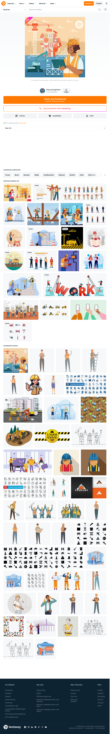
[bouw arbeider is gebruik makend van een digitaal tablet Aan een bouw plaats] (72, 604)
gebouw (62, 175)
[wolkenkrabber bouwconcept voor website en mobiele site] (43, 238)
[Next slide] (101, 175)
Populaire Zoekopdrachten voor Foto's (47, 705)
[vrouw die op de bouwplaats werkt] (14, 214)
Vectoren (10, 3)
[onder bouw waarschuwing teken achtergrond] (52, 436)
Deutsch (99, 700)
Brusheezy (8, 690)
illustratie (92, 175)
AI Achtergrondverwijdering (15, 714)
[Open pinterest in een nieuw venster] (35, 727)
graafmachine (49, 175)
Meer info (8, 128)
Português (100, 696)
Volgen (65, 92)
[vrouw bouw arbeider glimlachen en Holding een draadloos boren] (42, 360)
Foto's (21, 3)
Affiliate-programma (43, 696)
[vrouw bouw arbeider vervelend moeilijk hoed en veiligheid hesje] (66, 462)
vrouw (7, 175)
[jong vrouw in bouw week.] (49, 604)
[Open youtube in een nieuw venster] (46, 727)
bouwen (27, 175)
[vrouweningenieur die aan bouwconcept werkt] (17, 192)
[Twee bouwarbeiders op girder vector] (43, 214)
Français (99, 703)
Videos (31, 3)
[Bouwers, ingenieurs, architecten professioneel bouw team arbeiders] (27, 462)
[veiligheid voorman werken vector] (66, 580)
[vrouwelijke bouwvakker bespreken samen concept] (72, 214)
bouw (17, 175)
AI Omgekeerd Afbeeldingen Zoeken (12, 710)
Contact (72, 693)
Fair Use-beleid (98, 728)
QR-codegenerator (11, 717)
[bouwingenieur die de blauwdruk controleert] (95, 238)
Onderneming (10, 700)
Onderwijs (8, 703)
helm (82, 175)
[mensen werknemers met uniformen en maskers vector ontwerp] (95, 214)
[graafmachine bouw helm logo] (88, 487)
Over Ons (72, 696)
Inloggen (97, 3)
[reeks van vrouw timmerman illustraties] (58, 487)
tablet (36, 175)
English (99, 690)
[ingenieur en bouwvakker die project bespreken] (93, 260)
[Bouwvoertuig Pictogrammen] (54, 310)
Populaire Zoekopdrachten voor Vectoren (47, 700)
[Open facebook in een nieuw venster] (25, 727)
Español (99, 693)
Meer (52, 3)
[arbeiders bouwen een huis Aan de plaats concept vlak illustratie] (61, 410)
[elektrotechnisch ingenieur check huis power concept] (68, 260)
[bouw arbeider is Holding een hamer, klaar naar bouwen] (68, 360)
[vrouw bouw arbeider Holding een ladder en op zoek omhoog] (94, 360)
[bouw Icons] (17, 331)
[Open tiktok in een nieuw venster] (39, 727)
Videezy (7, 696)
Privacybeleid (87, 728)
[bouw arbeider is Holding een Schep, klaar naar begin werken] (13, 510)
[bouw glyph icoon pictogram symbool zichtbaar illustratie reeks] (91, 533)
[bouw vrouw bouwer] (14, 238)
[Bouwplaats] (13, 260)
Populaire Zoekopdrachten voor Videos (47, 710)
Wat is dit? (23, 123)
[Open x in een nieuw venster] (42, 727)
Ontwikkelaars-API (11, 706)
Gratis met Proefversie (54, 100)
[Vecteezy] (3, 3)
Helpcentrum (74, 690)
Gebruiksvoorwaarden (74, 728)
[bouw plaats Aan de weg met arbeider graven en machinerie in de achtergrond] (22, 410)
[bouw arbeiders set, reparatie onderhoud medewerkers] (69, 192)
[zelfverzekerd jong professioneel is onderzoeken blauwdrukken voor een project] (39, 533)
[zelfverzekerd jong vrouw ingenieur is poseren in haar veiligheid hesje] (13, 385)
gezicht (72, 175)
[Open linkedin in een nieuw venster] (32, 727)
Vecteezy (8, 693)
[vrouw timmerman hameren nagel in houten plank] (96, 580)
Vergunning (40, 690)
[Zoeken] (98, 9)
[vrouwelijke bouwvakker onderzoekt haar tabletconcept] (15, 360)
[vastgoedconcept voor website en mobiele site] (22, 285)
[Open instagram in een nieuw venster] (28, 727)
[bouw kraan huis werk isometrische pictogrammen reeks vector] (36, 580)
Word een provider (72, 700)
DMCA (38, 693)
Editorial (42, 3)
